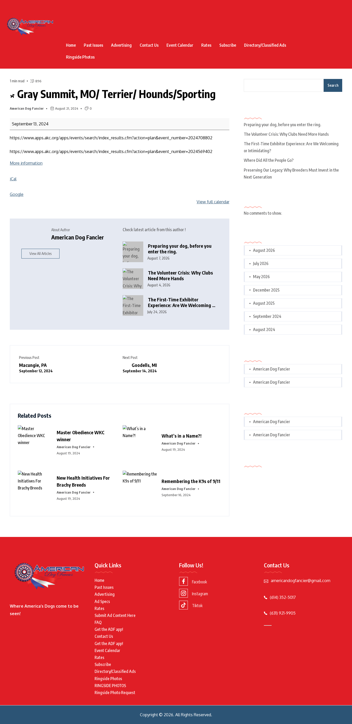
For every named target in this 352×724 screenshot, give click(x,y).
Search (333, 85)
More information (26, 163)
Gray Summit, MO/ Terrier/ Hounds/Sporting (115, 93)
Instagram (200, 593)
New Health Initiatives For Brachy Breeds (83, 481)
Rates (206, 45)
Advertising (121, 45)
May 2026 (261, 276)
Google (16, 194)
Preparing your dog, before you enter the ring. (180, 249)
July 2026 (261, 263)
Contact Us (149, 45)
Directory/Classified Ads (265, 45)
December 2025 (266, 290)
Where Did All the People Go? (269, 160)
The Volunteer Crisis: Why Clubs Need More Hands (180, 275)
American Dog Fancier (27, 108)
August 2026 (264, 250)
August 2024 (264, 329)
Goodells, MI (140, 367)
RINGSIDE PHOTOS (110, 685)
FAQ (98, 622)
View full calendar (213, 201)
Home (71, 45)
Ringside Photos (80, 57)
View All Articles (40, 253)
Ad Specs (102, 601)
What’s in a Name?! (182, 436)
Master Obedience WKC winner (80, 435)
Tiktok (197, 605)
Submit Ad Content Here (115, 615)
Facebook (199, 581)
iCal (13, 178)
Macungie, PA (36, 367)
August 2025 (264, 303)
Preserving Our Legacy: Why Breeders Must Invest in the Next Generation (291, 173)
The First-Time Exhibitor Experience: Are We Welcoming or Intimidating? (182, 302)
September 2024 (267, 316)
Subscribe (227, 45)
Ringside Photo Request (115, 692)
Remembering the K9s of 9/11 (191, 481)
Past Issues (93, 45)
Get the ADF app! (109, 629)
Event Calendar (179, 45)
